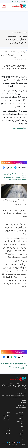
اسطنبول (21, 415)
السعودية (21, 433)
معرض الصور (7, 433)
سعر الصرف (7, 413)
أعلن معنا (8, 431)
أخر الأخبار (19, 32)
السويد (14, 128)
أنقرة (22, 423)
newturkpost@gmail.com (20, 407)
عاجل (22, 424)
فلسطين (21, 436)
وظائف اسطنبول (19, 413)
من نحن (8, 430)
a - (3, 72)
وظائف (8, 412)
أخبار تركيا (21, 412)
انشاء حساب (14, 1)
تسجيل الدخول (22, 1)
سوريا (22, 430)
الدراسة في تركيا (6, 419)
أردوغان (21, 426)
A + (6, 72)
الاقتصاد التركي (7, 416)
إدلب (22, 431)
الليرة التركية (20, 418)
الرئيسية (25, 32)
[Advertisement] (14, 20)
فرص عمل (21, 416)
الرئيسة (8, 428)
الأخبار (13, 32)
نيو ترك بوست (20, 128)
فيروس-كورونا (20, 421)
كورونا (21, 419)
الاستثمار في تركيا (6, 415)
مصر (22, 437)
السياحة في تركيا (6, 418)
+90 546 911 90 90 (22, 402)
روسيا (21, 434)
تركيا (25, 128)
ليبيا (22, 439)
